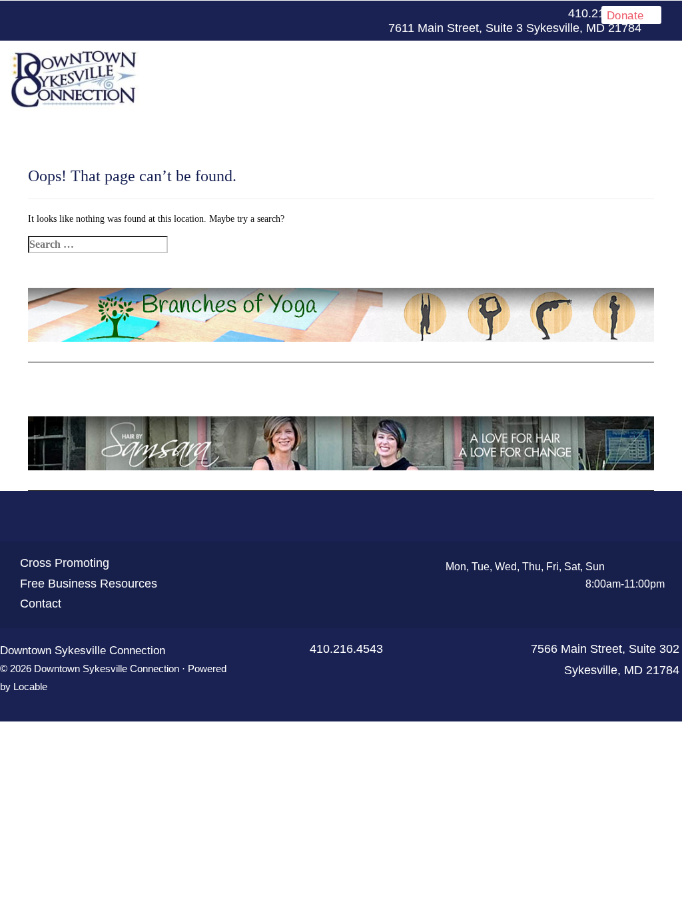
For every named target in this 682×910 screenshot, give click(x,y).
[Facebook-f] (238, 14)
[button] (477, 79)
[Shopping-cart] (389, 517)
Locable (30, 686)
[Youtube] (281, 14)
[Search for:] (98, 244)
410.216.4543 (346, 649)
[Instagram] (302, 14)
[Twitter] (259, 14)
